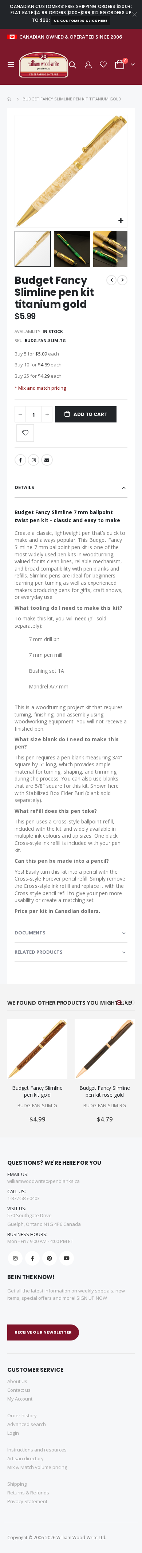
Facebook (20, 460)
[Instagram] (15, 1258)
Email (47, 460)
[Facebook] (32, 1258)
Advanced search (26, 1424)
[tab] (71, 487)
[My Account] (87, 64)
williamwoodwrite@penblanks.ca (43, 1181)
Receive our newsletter (43, 1332)
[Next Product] (122, 280)
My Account (19, 1398)
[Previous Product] (111, 280)
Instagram (33, 460)
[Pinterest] (49, 1258)
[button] (120, 221)
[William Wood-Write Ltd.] (45, 65)
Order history (22, 1415)
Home (9, 99)
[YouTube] (66, 1258)
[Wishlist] (103, 64)
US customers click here (80, 20)
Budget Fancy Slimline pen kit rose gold (104, 1091)
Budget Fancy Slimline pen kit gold (37, 1091)
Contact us (19, 1390)
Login (13, 1433)
